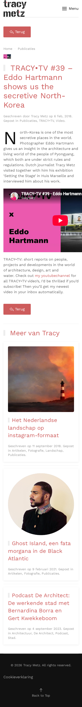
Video (60, 120)
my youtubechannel (52, 275)
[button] (70, 8)
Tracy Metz (39, 116)
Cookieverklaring (18, 677)
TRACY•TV (46, 120)
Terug (20, 32)
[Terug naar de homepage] (14, 8)
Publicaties (28, 120)
